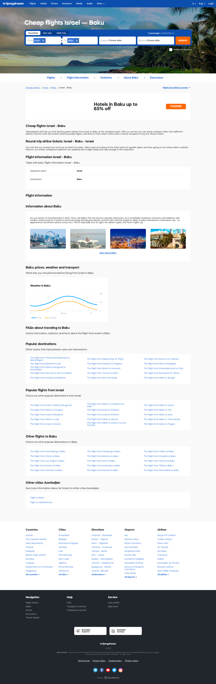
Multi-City (61, 33)
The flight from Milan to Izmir (158, 415)
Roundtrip (33, 33)
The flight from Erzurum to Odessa (161, 359)
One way (47, 33)
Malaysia (30, 551)
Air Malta (161, 551)
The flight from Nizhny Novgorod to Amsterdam (48, 368)
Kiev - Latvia (98, 555)
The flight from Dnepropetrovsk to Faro (163, 368)
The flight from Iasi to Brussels (102, 378)
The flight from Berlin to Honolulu (103, 368)
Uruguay (30, 563)
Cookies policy (115, 661)
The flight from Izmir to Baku (101, 461)
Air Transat (162, 547)
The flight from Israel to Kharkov (103, 410)
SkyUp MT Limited (166, 535)
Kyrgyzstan (31, 571)
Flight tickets (32, 603)
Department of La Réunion (39, 567)
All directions (98, 574)
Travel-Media (32, 618)
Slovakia (30, 559)
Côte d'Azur (130, 573)
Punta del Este (66, 567)
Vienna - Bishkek (100, 571)
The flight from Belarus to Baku (102, 456)
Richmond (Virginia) (68, 543)
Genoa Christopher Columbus (134, 568)
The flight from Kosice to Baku (45, 466)
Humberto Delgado (134, 559)
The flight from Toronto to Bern (102, 373)
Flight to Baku (37, 498)
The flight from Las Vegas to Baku (47, 461)
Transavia (162, 555)
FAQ (69, 603)
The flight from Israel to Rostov (45, 424)
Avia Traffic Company (168, 571)
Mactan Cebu (131, 539)
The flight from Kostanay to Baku (103, 466)
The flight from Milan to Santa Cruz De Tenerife (106, 424)
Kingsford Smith (132, 551)
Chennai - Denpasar (102, 535)
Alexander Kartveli (133, 563)
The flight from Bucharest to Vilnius (161, 373)
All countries (32, 574)
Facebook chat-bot (76, 610)
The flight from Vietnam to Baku (46, 470)
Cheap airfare (33, 88)
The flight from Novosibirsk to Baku (161, 470)
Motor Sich (162, 543)
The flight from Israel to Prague (159, 424)
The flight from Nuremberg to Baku (48, 451)
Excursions (31, 614)
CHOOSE (176, 106)
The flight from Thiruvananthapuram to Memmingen (50, 359)
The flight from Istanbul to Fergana (104, 364)
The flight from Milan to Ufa (157, 410)
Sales (28, 606)
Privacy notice (131, 661)
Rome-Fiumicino (132, 543)
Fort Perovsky (65, 555)
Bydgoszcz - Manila (101, 567)
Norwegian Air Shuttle (168, 563)
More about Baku (108, 253)
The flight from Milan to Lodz (44, 419)
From (30, 40)
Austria (29, 535)
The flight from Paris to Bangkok (160, 364)
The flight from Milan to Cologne (46, 410)
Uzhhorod (63, 571)
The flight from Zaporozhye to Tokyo (105, 359)
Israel (46, 88)
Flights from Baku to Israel (175, 88)
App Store (113, 606)
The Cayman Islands (36, 539)
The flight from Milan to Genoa (102, 419)
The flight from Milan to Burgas (159, 378)
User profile (113, 603)
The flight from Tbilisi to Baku (158, 466)
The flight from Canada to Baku (160, 456)
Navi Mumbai (131, 547)
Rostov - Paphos (100, 539)
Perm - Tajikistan (100, 543)
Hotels (29, 610)
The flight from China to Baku (45, 456)
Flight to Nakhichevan (41, 502)
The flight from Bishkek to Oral (45, 364)
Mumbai (63, 547)
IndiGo (160, 559)
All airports (129, 577)
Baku (54, 88)
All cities (63, 574)
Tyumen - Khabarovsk (103, 563)
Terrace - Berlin (99, 551)
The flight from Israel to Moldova (46, 415)
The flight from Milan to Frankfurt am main (105, 405)
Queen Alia (130, 555)
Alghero (63, 563)
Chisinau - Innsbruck (102, 547)
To (65, 40)
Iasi (126, 535)
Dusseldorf (64, 535)
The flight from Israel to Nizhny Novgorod (51, 405)
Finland (29, 547)
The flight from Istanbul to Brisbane (48, 378)
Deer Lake (64, 559)
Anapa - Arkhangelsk (102, 559)
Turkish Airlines (164, 539)
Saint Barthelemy (34, 543)
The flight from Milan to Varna (159, 405)
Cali (60, 551)
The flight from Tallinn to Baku (159, 451)
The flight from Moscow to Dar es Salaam (51, 373)
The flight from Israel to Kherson (103, 415)
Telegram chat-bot (76, 606)
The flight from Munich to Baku (102, 470)
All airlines (162, 574)
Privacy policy (99, 661)
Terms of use (84, 661)
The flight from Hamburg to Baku (103, 451)
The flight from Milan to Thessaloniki (162, 419)
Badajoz (63, 539)
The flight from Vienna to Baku (159, 461)
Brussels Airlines (165, 567)
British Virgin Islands (36, 555)
